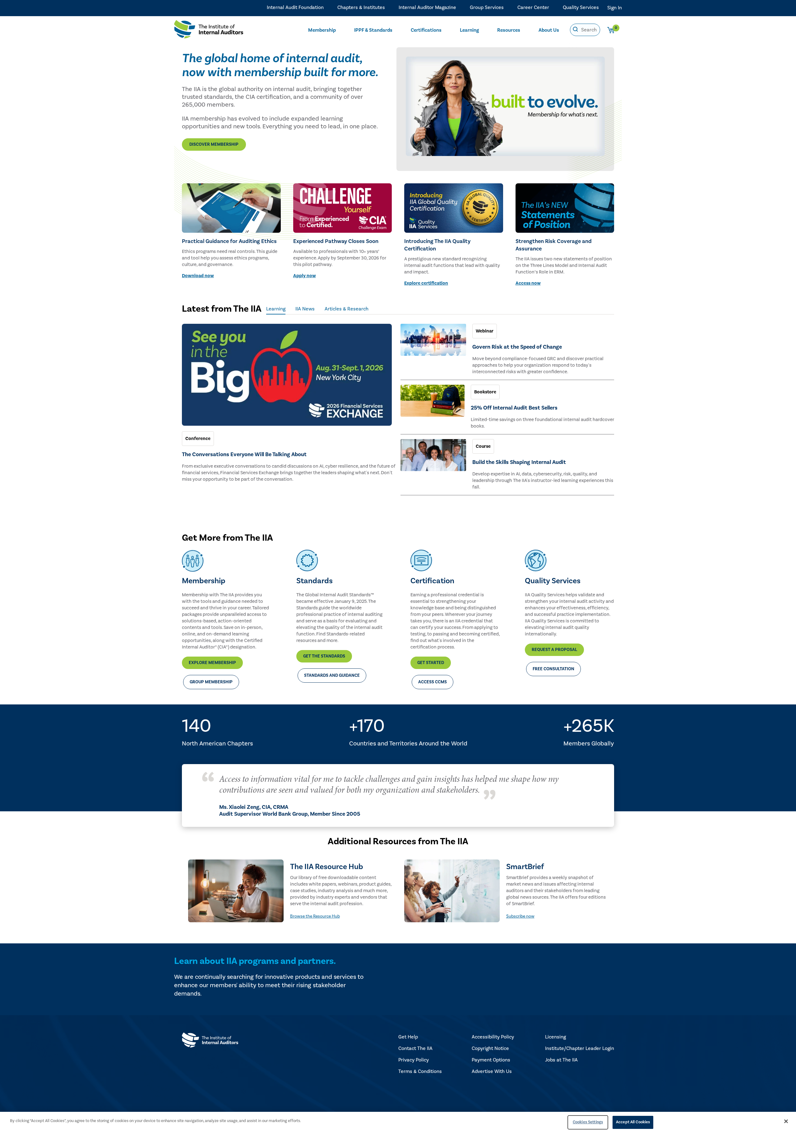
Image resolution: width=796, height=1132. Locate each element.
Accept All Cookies (633, 1122)
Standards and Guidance (332, 675)
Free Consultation (553, 669)
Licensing (555, 1037)
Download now (198, 276)
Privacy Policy (413, 1060)
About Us (549, 30)
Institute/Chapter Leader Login (579, 1048)
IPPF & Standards (373, 30)
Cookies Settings (588, 1122)
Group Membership (211, 682)
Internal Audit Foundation (295, 7)
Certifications (426, 30)
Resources (508, 30)
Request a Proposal (554, 650)
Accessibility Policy (493, 1037)
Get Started (430, 663)
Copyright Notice (490, 1048)
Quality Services (581, 7)
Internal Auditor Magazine (427, 7)
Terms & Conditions (420, 1071)
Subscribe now (520, 916)
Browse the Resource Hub (315, 916)
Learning (469, 30)
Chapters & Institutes (361, 7)
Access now (528, 283)
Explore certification (426, 283)
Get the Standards (324, 656)
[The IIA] (208, 30)
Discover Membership (213, 144)
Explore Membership (212, 663)
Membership (322, 30)
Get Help (408, 1037)
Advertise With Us (492, 1071)
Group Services (487, 7)
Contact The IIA (415, 1048)
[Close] (786, 1121)
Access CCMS (432, 682)
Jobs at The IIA (561, 1060)
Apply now (304, 276)
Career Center (533, 7)
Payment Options (491, 1060)
